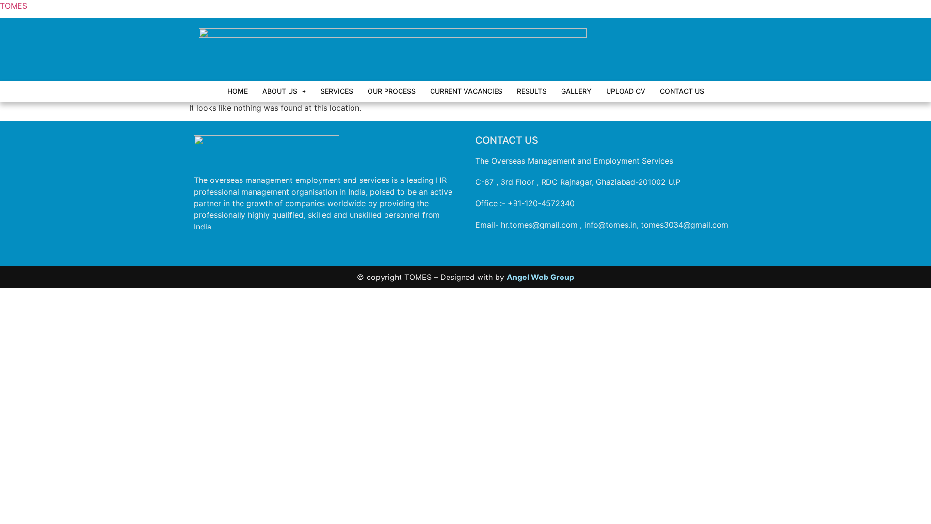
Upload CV (625, 91)
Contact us (682, 91)
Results (531, 91)
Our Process (392, 91)
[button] (284, 91)
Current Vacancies (466, 91)
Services (337, 91)
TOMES (13, 6)
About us (279, 91)
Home (237, 91)
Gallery (576, 91)
